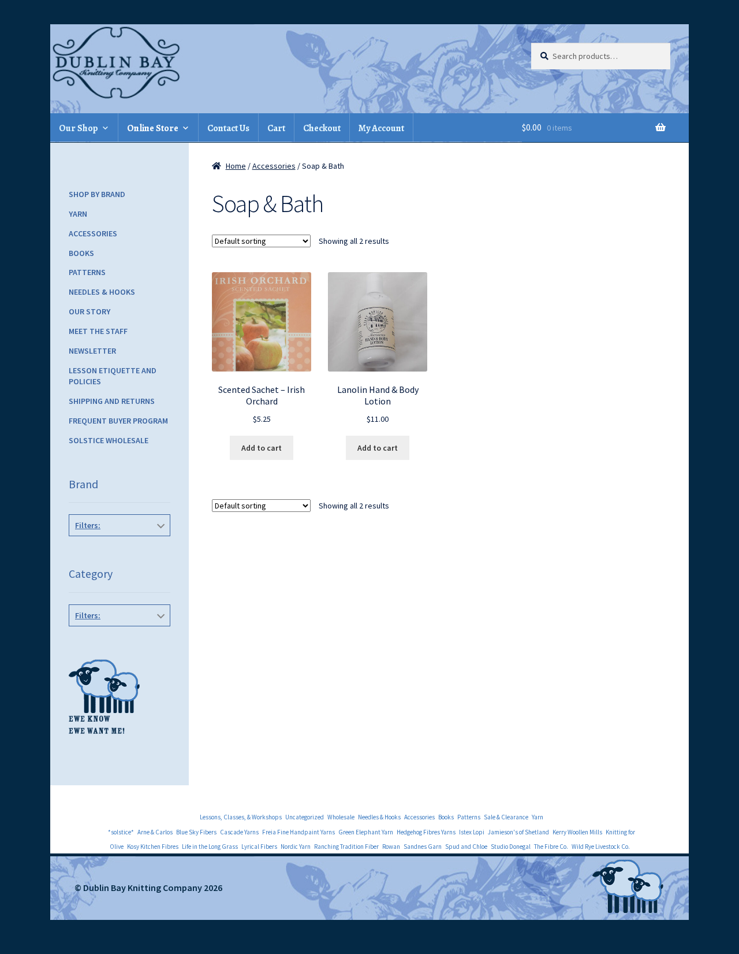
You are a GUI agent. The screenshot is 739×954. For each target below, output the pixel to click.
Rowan (391, 846)
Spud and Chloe (466, 846)
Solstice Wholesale (108, 440)
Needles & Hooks (102, 292)
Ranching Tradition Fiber (346, 846)
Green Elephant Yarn (365, 832)
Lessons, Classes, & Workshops (241, 817)
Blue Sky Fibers (196, 832)
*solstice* (121, 832)
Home (236, 166)
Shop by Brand (97, 194)
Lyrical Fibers (259, 846)
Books (81, 253)
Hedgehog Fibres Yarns (426, 832)
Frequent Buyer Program (118, 420)
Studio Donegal (511, 846)
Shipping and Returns (112, 401)
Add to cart (261, 448)
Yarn (78, 214)
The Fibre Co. (551, 846)
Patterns (87, 272)
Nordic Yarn (296, 846)
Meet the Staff (98, 331)
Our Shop (78, 128)
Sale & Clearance (506, 817)
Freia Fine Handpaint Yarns (298, 832)
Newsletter (92, 351)
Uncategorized (304, 817)
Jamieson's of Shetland (518, 832)
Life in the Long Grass (210, 846)
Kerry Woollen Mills (577, 832)
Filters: (87, 525)
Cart (276, 128)
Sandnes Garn (423, 846)
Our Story (89, 311)
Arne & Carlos (155, 832)
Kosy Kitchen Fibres (152, 846)
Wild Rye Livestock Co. (601, 846)
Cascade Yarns (239, 832)
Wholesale (340, 817)
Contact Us (228, 128)
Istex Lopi (471, 832)
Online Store (152, 128)
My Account (381, 128)
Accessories (274, 166)
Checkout (322, 128)
